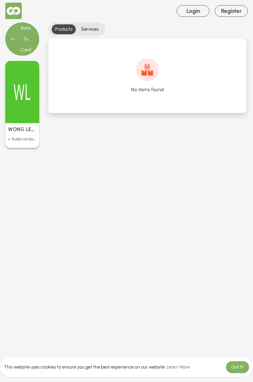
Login (193, 11)
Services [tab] (89, 29)
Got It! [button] (237, 367)
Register (231, 11)
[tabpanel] (147, 76)
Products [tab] (63, 29)
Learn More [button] (178, 367)
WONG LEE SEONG (30, 129)
